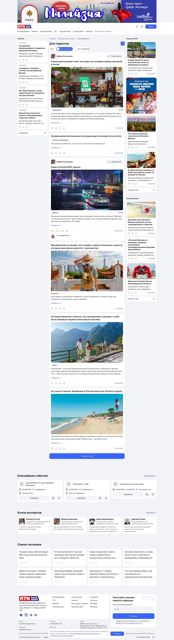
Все (52, 49)
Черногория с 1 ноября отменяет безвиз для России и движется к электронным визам (104, 575)
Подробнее (34, 498)
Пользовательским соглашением (61, 636)
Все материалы (23, 31)
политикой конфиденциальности (131, 623)
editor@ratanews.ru (25, 629)
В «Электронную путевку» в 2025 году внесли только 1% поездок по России (141, 172)
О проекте (94, 597)
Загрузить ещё (87, 456)
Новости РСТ (132, 39)
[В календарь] (53, 498)
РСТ (55, 31)
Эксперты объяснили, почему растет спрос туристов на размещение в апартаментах (139, 555)
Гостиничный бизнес (60, 140)
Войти (151, 26)
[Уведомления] (142, 26)
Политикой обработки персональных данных (84, 633)
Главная (52, 39)
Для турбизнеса (84, 49)
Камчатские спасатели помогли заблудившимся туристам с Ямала (30, 115)
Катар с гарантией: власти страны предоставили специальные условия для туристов (102, 556)
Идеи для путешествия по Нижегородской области (140, 282)
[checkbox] (114, 621)
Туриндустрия (65, 31)
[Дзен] (21, 615)
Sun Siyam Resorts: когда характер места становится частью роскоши (31, 93)
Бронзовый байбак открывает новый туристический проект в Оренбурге (69, 574)
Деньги (55, 213)
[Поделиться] (64, 128)
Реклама (93, 603)
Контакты (93, 600)
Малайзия (55, 293)
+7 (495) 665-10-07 (56, 624)
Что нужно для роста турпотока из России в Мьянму (138, 135)
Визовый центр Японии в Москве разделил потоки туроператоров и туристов (140, 222)
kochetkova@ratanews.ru (27, 624)
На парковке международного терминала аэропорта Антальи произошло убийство (32, 49)
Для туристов (65, 49)
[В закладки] (23, 60)
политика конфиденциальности (30, 637)
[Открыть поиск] (137, 26)
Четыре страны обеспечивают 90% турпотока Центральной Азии (33, 555)
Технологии (57, 110)
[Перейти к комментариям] (27, 60)
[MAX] (26, 615)
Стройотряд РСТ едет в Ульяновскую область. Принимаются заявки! (138, 62)
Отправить (133, 616)
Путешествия (78, 31)
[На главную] (25, 26)
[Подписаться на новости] (123, 44)
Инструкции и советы (103, 31)
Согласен (117, 634)
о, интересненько (63, 235)
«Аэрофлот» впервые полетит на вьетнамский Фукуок (30, 70)
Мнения (35, 31)
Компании (94, 607)
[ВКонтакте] (36, 615)
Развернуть (55, 123)
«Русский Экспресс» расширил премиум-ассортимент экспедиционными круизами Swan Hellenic (141, 245)
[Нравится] (20, 60)
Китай (121, 110)
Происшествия (46, 31)
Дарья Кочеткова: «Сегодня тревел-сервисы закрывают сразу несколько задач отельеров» (32, 575)
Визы (54, 365)
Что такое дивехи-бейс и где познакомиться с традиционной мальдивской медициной (138, 575)
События (89, 31)
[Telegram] (31, 615)
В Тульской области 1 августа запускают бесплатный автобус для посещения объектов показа (69, 556)
